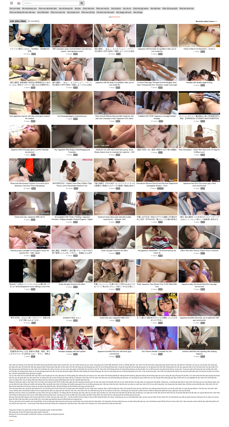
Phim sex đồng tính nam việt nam (22, 12)
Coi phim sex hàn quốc (105, 12)
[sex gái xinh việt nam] (19, 3)
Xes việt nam (155, 8)
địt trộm (78, 8)
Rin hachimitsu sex (29, 8)
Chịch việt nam (88, 8)
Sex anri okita (15, 8)
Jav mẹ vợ (127, 8)
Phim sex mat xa (102, 8)
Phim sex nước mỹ (58, 12)
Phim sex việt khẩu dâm (48, 8)
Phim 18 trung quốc (170, 8)
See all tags (137, 12)
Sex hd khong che (66, 8)
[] (82, 3)
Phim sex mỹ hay (88, 12)
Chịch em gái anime (140, 8)
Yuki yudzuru (116, 8)
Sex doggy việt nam (123, 12)
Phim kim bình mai (187, 8)
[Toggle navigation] (12, 3)
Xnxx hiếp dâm (43, 12)
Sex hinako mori (73, 12)
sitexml (11, 420)
